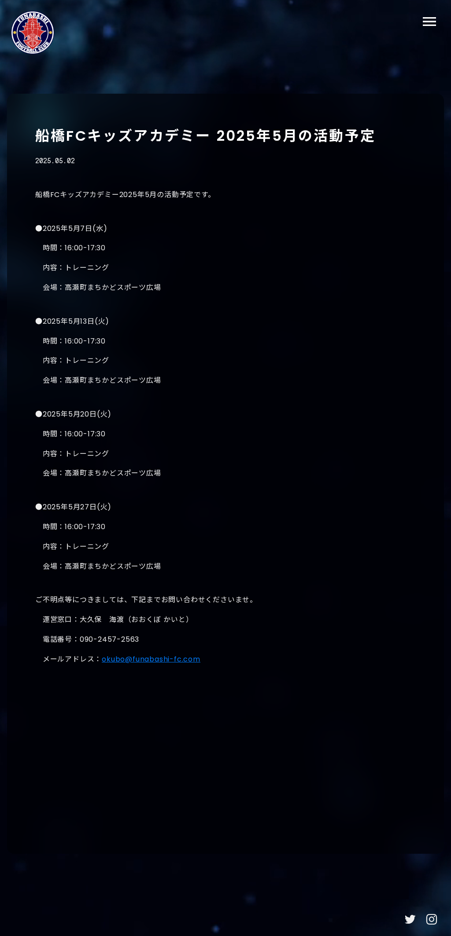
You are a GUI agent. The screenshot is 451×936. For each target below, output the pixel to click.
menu (429, 21)
